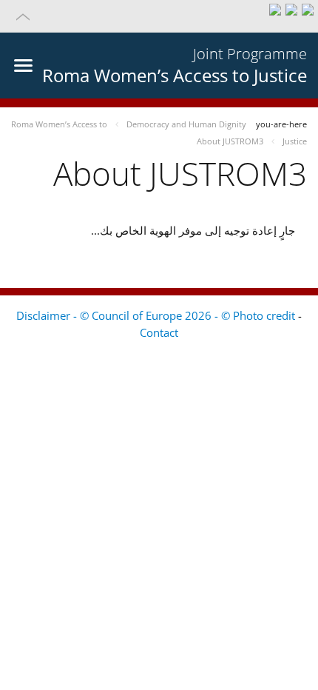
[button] (159, 16)
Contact (159, 332)
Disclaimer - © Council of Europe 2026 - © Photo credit (157, 315)
